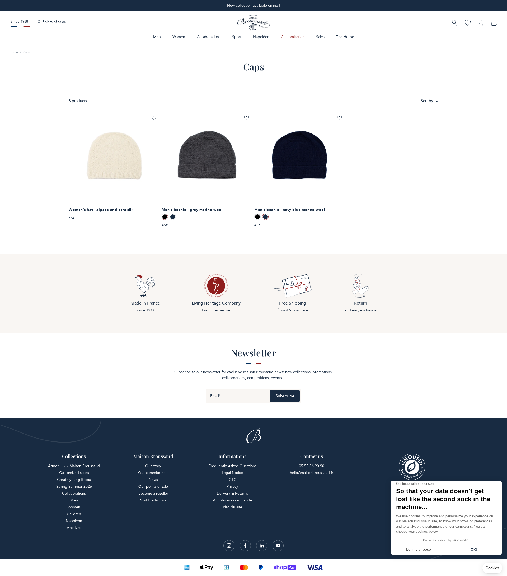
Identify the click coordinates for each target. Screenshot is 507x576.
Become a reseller (153, 493)
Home (13, 52)
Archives (74, 527)
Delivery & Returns (232, 493)
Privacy (232, 486)
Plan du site (232, 507)
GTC (232, 479)
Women (178, 36)
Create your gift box (74, 479)
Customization (292, 36)
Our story (153, 465)
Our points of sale (153, 486)
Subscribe (284, 396)
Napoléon (261, 36)
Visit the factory (153, 500)
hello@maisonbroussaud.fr (311, 472)
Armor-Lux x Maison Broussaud (74, 465)
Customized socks (74, 472)
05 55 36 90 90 (311, 465)
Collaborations (208, 36)
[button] (454, 23)
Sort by (427, 100)
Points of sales (54, 22)
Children (74, 514)
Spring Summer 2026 (74, 486)
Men (157, 36)
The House (345, 36)
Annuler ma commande (232, 500)
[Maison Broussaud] (253, 23)
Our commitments (153, 472)
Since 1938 (19, 21)
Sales (320, 36)
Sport (236, 36)
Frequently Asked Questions (232, 465)
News (153, 479)
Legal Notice (232, 472)
